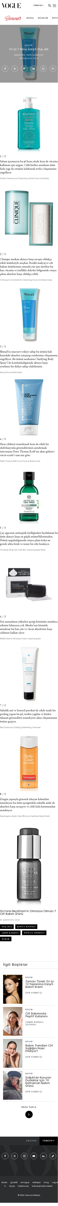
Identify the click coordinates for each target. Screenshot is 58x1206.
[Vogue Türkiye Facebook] (5, 1156)
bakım (6, 939)
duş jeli (7, 926)
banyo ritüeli (26, 926)
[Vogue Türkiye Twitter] (14, 1156)
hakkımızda (23, 1186)
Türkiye (48, 1141)
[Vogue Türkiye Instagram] (24, 1156)
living (46, 1183)
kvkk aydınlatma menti (42, 1186)
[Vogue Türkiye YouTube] (34, 1156)
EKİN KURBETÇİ (35, 55)
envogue (25, 1183)
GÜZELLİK (43, 18)
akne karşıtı (10, 933)
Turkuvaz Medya (32, 1195)
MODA (30, 18)
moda (4, 1183)
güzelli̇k (14, 1183)
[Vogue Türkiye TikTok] (53, 1156)
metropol (36, 1183)
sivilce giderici (34, 933)
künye (12, 1186)
